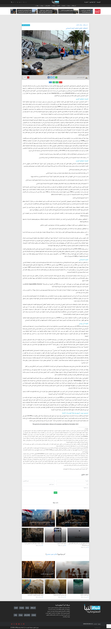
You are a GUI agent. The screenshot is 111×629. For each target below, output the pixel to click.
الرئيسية (98, 2)
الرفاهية (57, 82)
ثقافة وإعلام (47, 6)
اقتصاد (58, 6)
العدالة (54, 82)
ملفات (37, 6)
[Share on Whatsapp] (56, 77)
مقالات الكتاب (79, 25)
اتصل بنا (86, 2)
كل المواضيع (92, 2)
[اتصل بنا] (26, 2)
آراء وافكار (74, 6)
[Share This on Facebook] (49, 77)
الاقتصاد (60, 82)
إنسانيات (53, 6)
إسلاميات (63, 6)
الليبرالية (50, 82)
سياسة (68, 6)
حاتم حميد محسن (51, 554)
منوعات (42, 6)
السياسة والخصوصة (97, 627)
